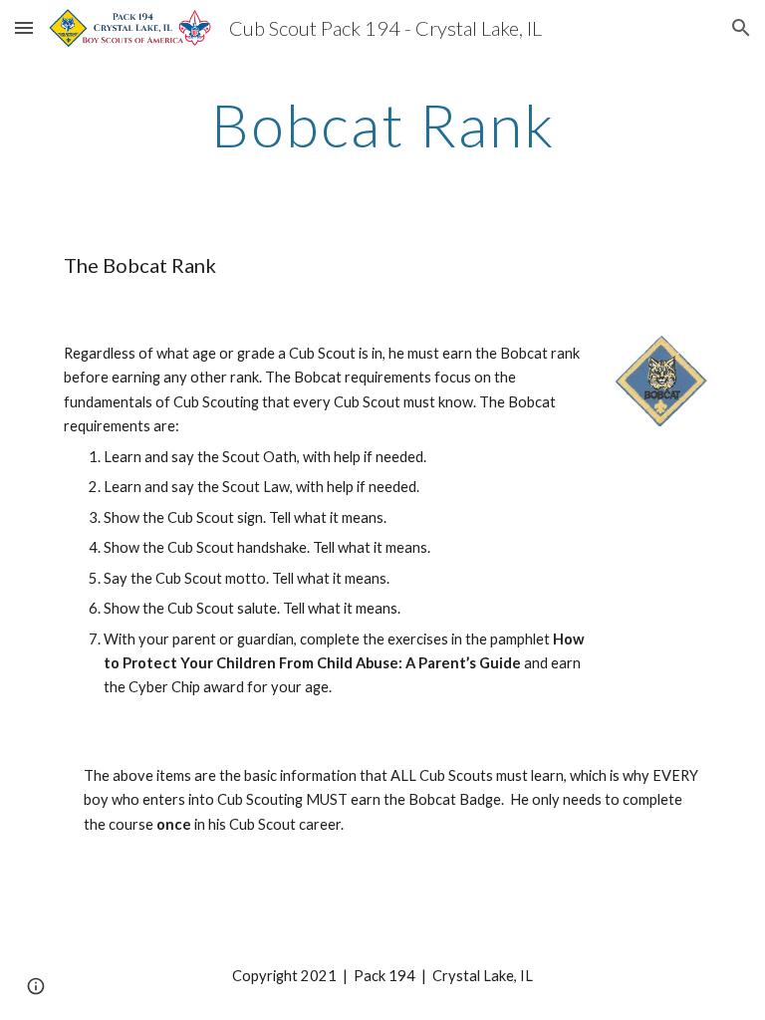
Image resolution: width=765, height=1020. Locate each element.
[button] (24, 27)
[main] (382, 124)
